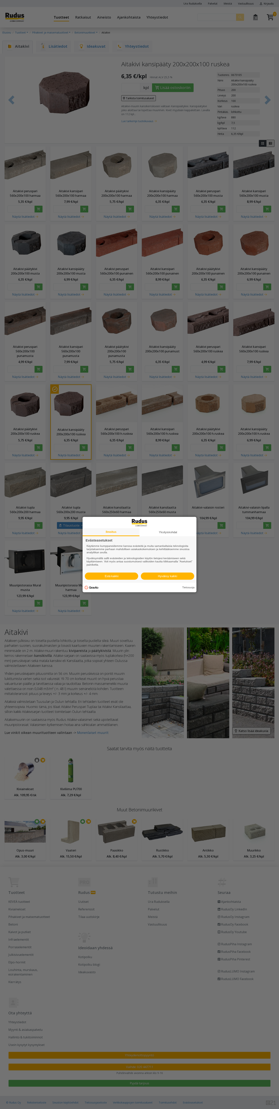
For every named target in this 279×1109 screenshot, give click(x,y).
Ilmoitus (111, 531)
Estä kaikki (111, 576)
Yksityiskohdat (168, 532)
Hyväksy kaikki (167, 576)
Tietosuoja (188, 587)
